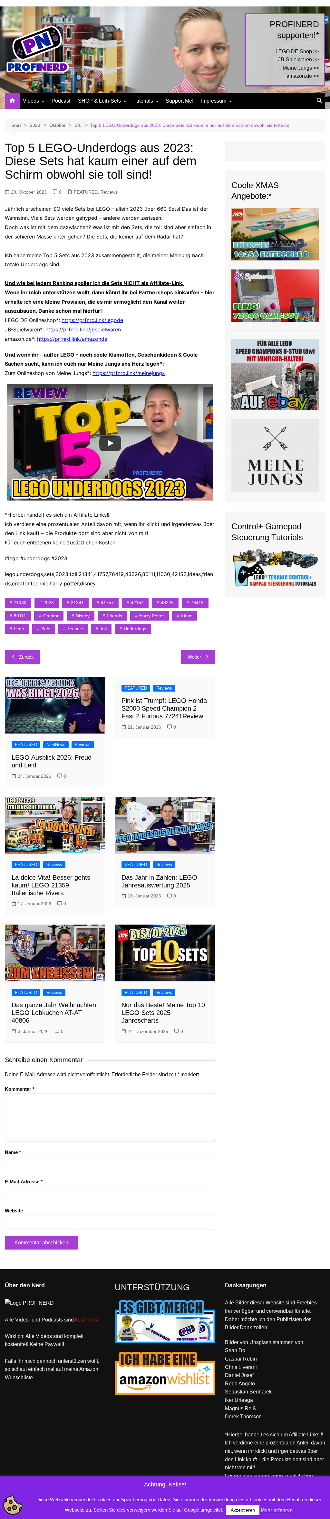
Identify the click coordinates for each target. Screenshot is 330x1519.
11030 (20, 602)
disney (83, 615)
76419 (197, 602)
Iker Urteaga (239, 1400)
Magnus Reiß (240, 1408)
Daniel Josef (239, 1375)
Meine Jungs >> (301, 68)
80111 (20, 615)
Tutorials (143, 101)
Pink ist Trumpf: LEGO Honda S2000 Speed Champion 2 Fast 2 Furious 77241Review (164, 708)
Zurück (26, 657)
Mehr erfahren (277, 1510)
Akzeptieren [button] (243, 1510)
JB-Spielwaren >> (298, 59)
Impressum (213, 101)
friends (114, 615)
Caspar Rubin (241, 1359)
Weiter (194, 657)
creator (51, 615)
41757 (107, 602)
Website (14, 1210)
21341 (77, 602)
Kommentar (19, 1089)
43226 (167, 602)
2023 (49, 602)
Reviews (109, 192)
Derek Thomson (243, 1416)
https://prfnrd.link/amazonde (72, 339)
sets (45, 628)
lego (19, 628)
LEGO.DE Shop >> (297, 51)
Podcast (61, 101)
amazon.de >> (302, 76)
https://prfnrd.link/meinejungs (128, 373)
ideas (186, 615)
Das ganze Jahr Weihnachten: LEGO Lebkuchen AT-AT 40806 (55, 1012)
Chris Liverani (241, 1367)
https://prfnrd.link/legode (92, 320)
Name (13, 1152)
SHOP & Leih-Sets (99, 101)
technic (75, 628)
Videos (31, 101)
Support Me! (179, 101)
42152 (137, 602)
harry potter (151, 615)
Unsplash (260, 1342)
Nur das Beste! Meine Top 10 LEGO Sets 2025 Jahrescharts (163, 1012)
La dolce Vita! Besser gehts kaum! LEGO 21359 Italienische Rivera (51, 885)
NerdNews (55, 744)
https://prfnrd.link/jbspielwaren (83, 329)
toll (103, 628)
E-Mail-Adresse (24, 1181)
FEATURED (86, 192)
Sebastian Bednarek (248, 1391)
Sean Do (235, 1350)
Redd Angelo (240, 1383)
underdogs (135, 628)
